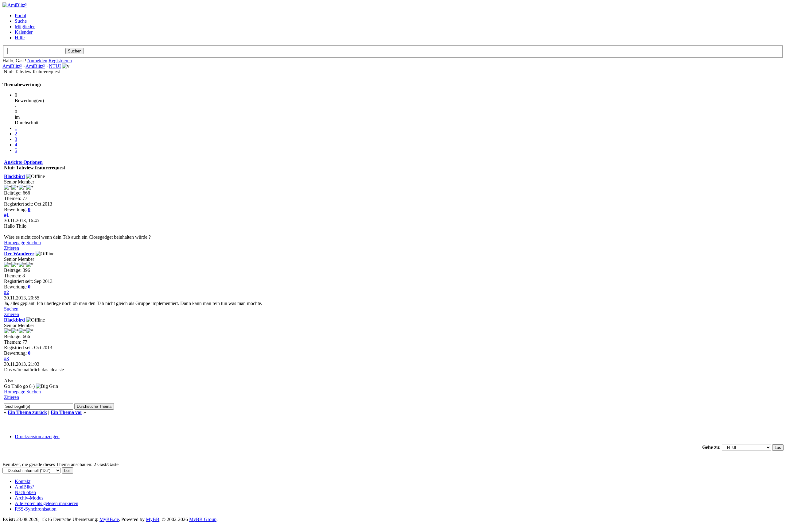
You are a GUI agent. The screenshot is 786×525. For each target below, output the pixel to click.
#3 (6, 358)
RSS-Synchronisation (35, 508)
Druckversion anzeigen (37, 436)
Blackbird (14, 176)
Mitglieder (25, 26)
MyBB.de (109, 519)
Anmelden (37, 60)
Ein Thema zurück (27, 412)
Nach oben (25, 492)
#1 (6, 215)
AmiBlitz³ (12, 66)
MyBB (152, 519)
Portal (20, 15)
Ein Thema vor (66, 412)
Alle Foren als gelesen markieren (46, 503)
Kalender (24, 32)
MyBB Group (202, 519)
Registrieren (60, 60)
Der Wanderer (19, 253)
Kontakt (22, 481)
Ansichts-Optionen (23, 162)
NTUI (55, 66)
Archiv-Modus (29, 497)
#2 (6, 292)
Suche (21, 21)
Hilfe (20, 37)
